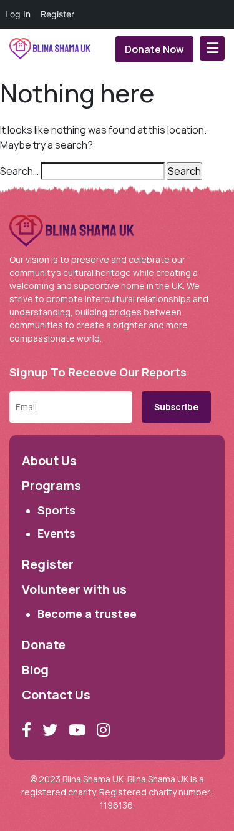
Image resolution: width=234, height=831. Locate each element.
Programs (51, 485)
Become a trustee (87, 613)
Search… (19, 171)
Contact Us (56, 694)
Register (48, 564)
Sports (56, 510)
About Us (49, 460)
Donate (44, 644)
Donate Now (154, 49)
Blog (35, 669)
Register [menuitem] (57, 14)
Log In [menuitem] (18, 14)
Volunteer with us (74, 589)
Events (56, 533)
